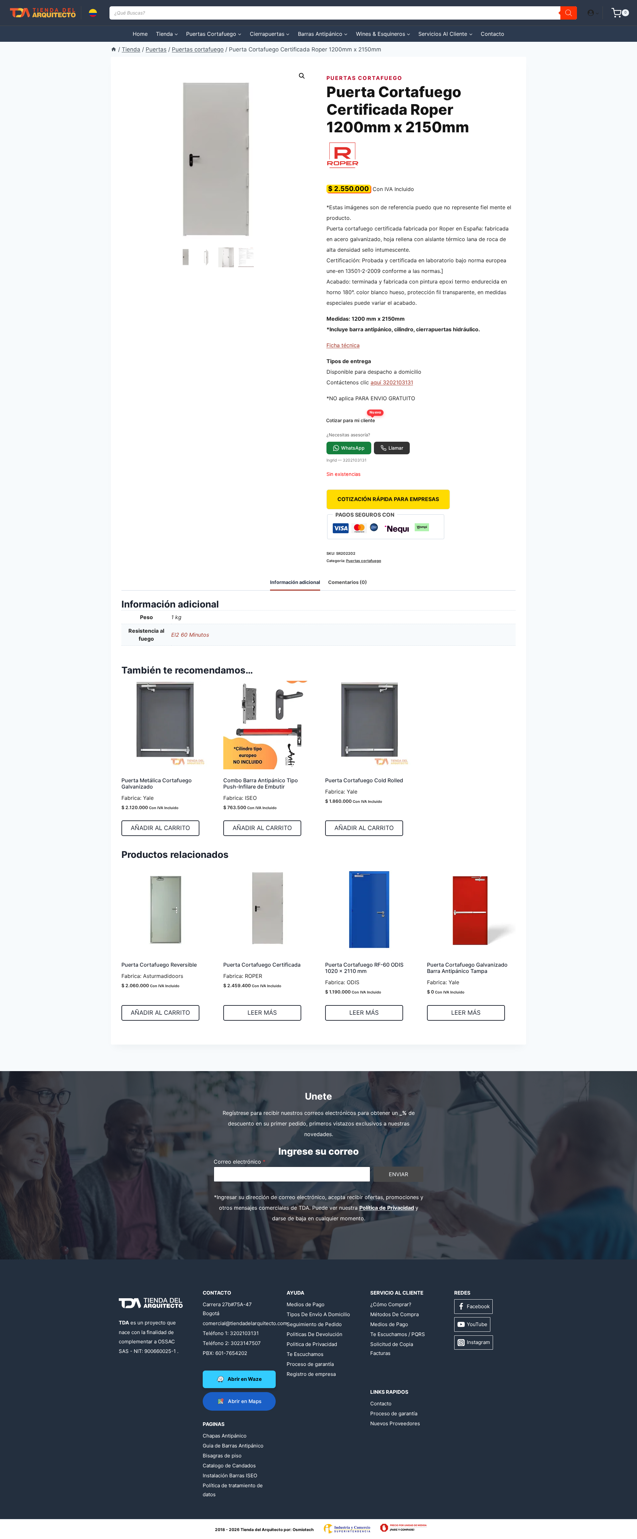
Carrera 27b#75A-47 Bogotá (227, 1308)
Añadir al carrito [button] (160, 827)
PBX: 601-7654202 (225, 1353)
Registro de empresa (311, 1374)
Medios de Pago (305, 1304)
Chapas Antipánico (225, 1436)
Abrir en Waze (245, 1379)
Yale (148, 798)
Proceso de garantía (310, 1364)
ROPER (253, 976)
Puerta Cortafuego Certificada (262, 964)
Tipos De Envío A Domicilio (318, 1314)
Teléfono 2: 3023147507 (232, 1343)
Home (140, 34)
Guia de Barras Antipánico (233, 1446)
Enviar (398, 1174)
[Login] (593, 12)
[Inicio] (113, 49)
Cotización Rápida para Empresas (388, 499)
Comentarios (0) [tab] (347, 582)
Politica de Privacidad (312, 1344)
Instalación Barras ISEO (230, 1475)
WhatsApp (353, 448)
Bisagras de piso (222, 1455)
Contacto (492, 34)
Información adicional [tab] (295, 582)
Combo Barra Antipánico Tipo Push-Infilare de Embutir (260, 783)
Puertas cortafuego (364, 78)
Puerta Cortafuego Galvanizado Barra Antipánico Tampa (467, 967)
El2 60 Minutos (190, 634)
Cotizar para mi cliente (352, 418)
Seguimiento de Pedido (314, 1324)
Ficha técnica (343, 345)
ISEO (251, 798)
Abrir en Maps (244, 1401)
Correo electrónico (239, 1161)
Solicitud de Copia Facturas (391, 1348)
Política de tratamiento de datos (233, 1490)
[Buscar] (568, 13)
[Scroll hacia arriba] (31, 1513)
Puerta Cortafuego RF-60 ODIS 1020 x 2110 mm (364, 967)
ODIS (353, 982)
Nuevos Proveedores (395, 1423)
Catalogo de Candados (229, 1465)
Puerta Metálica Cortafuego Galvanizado (156, 783)
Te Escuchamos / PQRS (397, 1334)
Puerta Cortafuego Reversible (159, 964)
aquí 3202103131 (392, 382)
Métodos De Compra (394, 1314)
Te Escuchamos (305, 1354)
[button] (597, 13)
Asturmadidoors (163, 976)
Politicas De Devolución (314, 1334)
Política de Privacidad (386, 1207)
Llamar (396, 448)
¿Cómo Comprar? (390, 1304)
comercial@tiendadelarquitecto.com (235, 1323)
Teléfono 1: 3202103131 (231, 1333)
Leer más (262, 1012)
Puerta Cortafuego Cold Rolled (364, 780)
